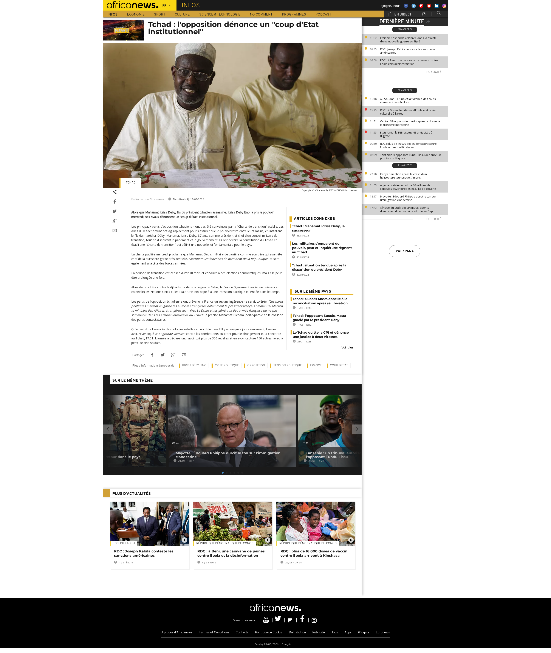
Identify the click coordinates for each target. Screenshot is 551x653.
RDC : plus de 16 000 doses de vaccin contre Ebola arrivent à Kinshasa (408, 145)
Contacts (242, 632)
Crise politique (227, 365)
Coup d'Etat (339, 365)
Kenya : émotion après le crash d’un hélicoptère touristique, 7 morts (403, 175)
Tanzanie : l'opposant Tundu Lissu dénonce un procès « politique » (410, 156)
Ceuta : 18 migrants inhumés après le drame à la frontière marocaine (410, 123)
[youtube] (266, 620)
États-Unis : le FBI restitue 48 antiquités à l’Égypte (406, 134)
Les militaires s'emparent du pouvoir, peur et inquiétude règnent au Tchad (322, 247)
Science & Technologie (219, 14)
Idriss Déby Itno (194, 365)
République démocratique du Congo (225, 543)
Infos (113, 14)
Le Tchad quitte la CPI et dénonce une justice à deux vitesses (321, 334)
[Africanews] (130, 4)
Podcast (323, 14)
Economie (136, 14)
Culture (182, 14)
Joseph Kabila (124, 543)
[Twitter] (278, 620)
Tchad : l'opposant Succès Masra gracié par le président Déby (319, 318)
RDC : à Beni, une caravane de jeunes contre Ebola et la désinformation (409, 62)
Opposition (256, 365)
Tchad (130, 182)
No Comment (261, 14)
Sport (159, 14)
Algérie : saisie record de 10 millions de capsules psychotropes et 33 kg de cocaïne (408, 186)
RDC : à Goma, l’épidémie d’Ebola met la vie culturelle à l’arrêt (408, 111)
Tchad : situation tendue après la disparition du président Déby (319, 267)
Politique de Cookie (268, 632)
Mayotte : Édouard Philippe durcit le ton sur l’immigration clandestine (408, 198)
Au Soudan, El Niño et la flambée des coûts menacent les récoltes (408, 100)
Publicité (318, 632)
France (316, 365)
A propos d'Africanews (176, 632)
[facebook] (303, 620)
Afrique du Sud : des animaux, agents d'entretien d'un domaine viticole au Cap (406, 209)
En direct (402, 14)
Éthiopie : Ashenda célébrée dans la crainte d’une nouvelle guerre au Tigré (408, 39)
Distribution (297, 632)
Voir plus (405, 251)
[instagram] (314, 620)
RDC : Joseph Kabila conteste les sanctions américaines (407, 50)
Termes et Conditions (214, 632)
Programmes (294, 14)
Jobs (334, 632)
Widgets (363, 632)
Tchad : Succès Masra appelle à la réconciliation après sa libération (320, 301)
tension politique (287, 365)
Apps (347, 632)
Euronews (383, 632)
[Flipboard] (291, 620)
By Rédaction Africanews (147, 199)
